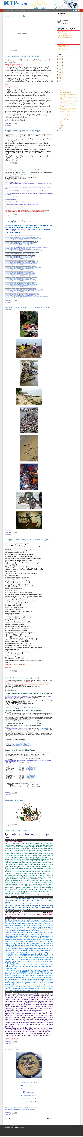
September (62, 84)
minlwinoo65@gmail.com (30, 779)
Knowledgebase (14, 10)
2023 (60, 61)
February (62, 125)
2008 (60, 83)
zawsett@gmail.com (29, 778)
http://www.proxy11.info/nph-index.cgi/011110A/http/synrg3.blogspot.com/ (19, 272)
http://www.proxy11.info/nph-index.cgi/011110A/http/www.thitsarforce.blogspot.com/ (21, 261)
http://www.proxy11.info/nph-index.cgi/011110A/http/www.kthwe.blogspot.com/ (20, 282)
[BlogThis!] (12, 50)
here (9, 753)
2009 (60, 81)
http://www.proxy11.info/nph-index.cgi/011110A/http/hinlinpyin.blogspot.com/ (20, 266)
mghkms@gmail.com (30, 770)
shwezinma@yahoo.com (30, 769)
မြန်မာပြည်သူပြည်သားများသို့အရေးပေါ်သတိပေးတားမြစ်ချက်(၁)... (28, 540)
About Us (39, 10)
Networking (22, 10)
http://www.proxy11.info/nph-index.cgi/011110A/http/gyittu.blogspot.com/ (19, 283)
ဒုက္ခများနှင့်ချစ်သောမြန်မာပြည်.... (16, 16)
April (61, 121)
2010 (60, 80)
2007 (60, 128)
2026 (60, 56)
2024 (60, 59)
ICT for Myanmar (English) (63, 15)
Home (8, 10)
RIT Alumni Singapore (9, 689)
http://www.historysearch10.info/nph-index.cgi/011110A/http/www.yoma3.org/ (20, 253)
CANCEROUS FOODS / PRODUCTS (17, 831)
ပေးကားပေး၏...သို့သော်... (14, 800)
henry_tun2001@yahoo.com (31, 767)
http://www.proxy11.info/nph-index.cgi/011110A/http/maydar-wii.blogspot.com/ (20, 286)
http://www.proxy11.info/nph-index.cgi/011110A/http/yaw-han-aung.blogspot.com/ (21, 277)
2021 (60, 64)
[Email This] (10, 50)
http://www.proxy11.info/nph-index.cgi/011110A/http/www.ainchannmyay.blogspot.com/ (22, 284)
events (11, 752)
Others (33, 10)
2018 (60, 68)
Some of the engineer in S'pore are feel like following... (23, 170)
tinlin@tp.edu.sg (29, 763)
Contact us (46, 10)
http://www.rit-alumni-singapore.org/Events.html (17, 744)
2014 (60, 74)
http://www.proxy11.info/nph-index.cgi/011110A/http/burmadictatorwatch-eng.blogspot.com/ (23, 238)
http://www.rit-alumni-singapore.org (16, 741)
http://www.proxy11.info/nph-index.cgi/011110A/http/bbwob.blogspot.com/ (19, 268)
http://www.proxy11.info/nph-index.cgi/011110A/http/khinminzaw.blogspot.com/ (20, 279)
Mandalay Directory (61, 46)
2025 (60, 58)
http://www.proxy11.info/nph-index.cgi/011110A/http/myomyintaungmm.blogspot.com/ (22, 294)
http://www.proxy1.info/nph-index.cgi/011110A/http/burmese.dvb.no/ (18, 257)
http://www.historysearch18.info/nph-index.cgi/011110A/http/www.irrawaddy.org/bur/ (21, 241)
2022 (60, 62)
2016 (60, 71)
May (61, 90)
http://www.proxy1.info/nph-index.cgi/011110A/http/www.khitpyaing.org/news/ (20, 244)
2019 (60, 67)
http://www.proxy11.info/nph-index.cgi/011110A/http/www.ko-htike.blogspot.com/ (21, 269)
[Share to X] (14, 50)
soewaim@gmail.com (30, 774)
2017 (60, 69)
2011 (60, 78)
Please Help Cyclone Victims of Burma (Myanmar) (22, 678)
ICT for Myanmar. (18, 1125)
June (61, 88)
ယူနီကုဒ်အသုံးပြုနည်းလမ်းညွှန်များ (65, 35)
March (61, 123)
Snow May (22, 1127)
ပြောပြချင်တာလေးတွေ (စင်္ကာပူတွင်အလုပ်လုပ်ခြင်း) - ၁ (24, 131)
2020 (60, 65)
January (61, 127)
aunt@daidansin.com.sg (30, 775)
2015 (60, 72)
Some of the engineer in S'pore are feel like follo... (69, 101)
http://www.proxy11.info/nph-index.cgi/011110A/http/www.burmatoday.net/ (19, 260)
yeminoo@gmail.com (30, 777)
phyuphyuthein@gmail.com (31, 776)
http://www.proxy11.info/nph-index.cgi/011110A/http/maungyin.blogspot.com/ (20, 285)
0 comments (7, 50)
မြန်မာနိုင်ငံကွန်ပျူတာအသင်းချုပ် (65, 37)
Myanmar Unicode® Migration (64, 31)
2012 (60, 77)
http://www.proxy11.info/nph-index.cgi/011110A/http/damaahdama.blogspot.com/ (21, 295)
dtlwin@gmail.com (29, 762)
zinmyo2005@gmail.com (30, 768)
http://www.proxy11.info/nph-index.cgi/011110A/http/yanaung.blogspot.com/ (20, 273)
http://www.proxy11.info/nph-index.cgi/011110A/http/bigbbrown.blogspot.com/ (20, 288)
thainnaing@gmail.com (30, 782)
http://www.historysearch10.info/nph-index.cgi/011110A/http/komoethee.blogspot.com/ (22, 237)
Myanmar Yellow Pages (62, 49)
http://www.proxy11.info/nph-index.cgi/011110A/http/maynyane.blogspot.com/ (20, 280)
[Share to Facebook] (16, 50)
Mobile (28, 10)
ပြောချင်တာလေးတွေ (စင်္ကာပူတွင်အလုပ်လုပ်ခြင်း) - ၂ (23, 56)
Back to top (76, 1125)
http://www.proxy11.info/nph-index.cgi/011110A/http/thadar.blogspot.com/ (19, 278)
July (61, 86)
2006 (60, 130)
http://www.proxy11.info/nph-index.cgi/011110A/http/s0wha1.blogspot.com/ (20, 274)
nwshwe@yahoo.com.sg (30, 766)
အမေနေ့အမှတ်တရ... (12, 1049)
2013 (60, 75)
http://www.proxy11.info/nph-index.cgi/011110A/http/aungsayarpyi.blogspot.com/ (21, 264)
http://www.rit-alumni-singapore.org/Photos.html (21, 745)
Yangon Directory (61, 48)
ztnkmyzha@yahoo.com (30, 771)
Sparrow (12, 1127)
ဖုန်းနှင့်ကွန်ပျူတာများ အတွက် (64, 33)
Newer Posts (8, 1118)
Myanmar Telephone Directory (63, 45)
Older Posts (49, 1118)
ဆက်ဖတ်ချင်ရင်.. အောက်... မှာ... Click (18, 221)
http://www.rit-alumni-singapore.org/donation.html (20, 743)
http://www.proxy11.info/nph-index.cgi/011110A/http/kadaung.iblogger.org (19, 271)
